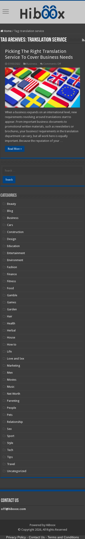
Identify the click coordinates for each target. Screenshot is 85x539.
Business (31, 63)
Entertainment (16, 253)
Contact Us (37, 537)
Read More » (15, 148)
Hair (9, 316)
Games (11, 302)
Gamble (12, 295)
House (11, 337)
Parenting (13, 400)
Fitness (11, 281)
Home (7, 31)
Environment (15, 260)
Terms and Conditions (63, 537)
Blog (10, 211)
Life (9, 351)
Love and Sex (15, 358)
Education (13, 246)
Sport (10, 436)
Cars (10, 225)
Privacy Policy (16, 537)
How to (11, 344)
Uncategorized (16, 471)
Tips (10, 457)
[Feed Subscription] (83, 40)
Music (11, 386)
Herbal (11, 330)
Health (11, 323)
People (11, 407)
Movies (11, 379)
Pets (9, 414)
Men (10, 372)
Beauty (11, 204)
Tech (10, 450)
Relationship (15, 422)
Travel (11, 464)
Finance (12, 274)
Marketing (13, 365)
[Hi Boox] (42, 11)
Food (10, 288)
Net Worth (13, 393)
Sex (9, 429)
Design (11, 239)
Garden (12, 309)
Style (10, 443)
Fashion (12, 267)
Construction (15, 232)
